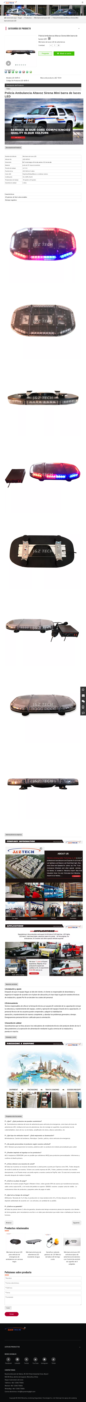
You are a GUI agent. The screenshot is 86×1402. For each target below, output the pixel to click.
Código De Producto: (13, 81)
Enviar (12, 1314)
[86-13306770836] (83, 707)
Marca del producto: (47, 78)
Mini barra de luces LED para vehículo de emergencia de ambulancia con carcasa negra (14, 1257)
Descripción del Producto (15, 85)
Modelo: (9, 78)
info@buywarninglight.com (26, 1391)
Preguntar (45, 53)
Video (8, 89)
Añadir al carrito (65, 53)
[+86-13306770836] (83, 689)
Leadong (74, 1398)
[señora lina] (83, 695)
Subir (8, 1308)
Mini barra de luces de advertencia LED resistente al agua (33, 1254)
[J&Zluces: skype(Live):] (83, 712)
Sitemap (58, 1398)
